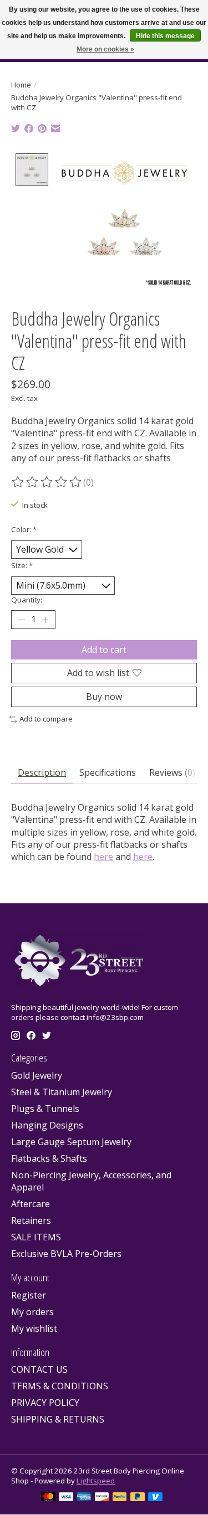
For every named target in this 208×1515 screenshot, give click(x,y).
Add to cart (104, 649)
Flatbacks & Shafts (49, 1158)
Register (28, 1295)
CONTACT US (39, 1369)
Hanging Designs (47, 1125)
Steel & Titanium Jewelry (61, 1092)
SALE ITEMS (36, 1237)
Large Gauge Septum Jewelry (71, 1142)
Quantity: (26, 600)
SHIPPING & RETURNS (57, 1419)
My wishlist (34, 1328)
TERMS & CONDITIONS (59, 1386)
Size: (22, 565)
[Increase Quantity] (45, 619)
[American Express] (84, 1497)
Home (21, 85)
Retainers (31, 1220)
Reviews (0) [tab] (172, 772)
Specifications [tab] (107, 772)
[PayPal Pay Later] (137, 1497)
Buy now (104, 696)
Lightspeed (96, 1481)
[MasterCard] (48, 1497)
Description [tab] (42, 772)
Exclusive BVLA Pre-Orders (66, 1254)
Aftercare (30, 1204)
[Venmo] (155, 1497)
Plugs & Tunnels (45, 1108)
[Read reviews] (47, 482)
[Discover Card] (102, 1497)
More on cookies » (105, 49)
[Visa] (66, 1497)
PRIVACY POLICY (45, 1403)
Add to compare (46, 719)
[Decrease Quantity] (21, 619)
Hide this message (165, 36)
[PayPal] (120, 1497)
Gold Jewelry (36, 1075)
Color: (24, 529)
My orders (32, 1312)
